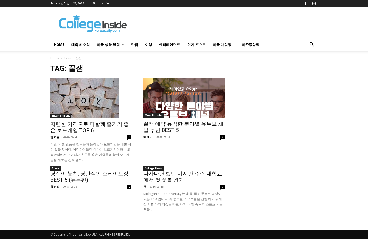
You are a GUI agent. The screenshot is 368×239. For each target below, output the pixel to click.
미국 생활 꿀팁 (108, 44)
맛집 (134, 44)
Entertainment (61, 115)
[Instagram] (314, 3)
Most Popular (153, 115)
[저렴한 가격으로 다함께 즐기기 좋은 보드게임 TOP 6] (90, 98)
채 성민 (147, 137)
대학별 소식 (80, 44)
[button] (312, 45)
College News (153, 168)
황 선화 (54, 186)
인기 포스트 (196, 44)
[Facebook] (305, 3)
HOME (59, 44)
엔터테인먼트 (169, 44)
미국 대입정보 (224, 44)
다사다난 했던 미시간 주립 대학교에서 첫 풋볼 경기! (182, 177)
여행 (148, 44)
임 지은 (54, 137)
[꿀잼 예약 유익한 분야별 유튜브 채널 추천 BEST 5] (184, 98)
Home (54, 58)
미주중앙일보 (252, 44)
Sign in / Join (101, 3)
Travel (56, 168)
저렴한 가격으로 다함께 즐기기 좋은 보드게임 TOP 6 (89, 127)
